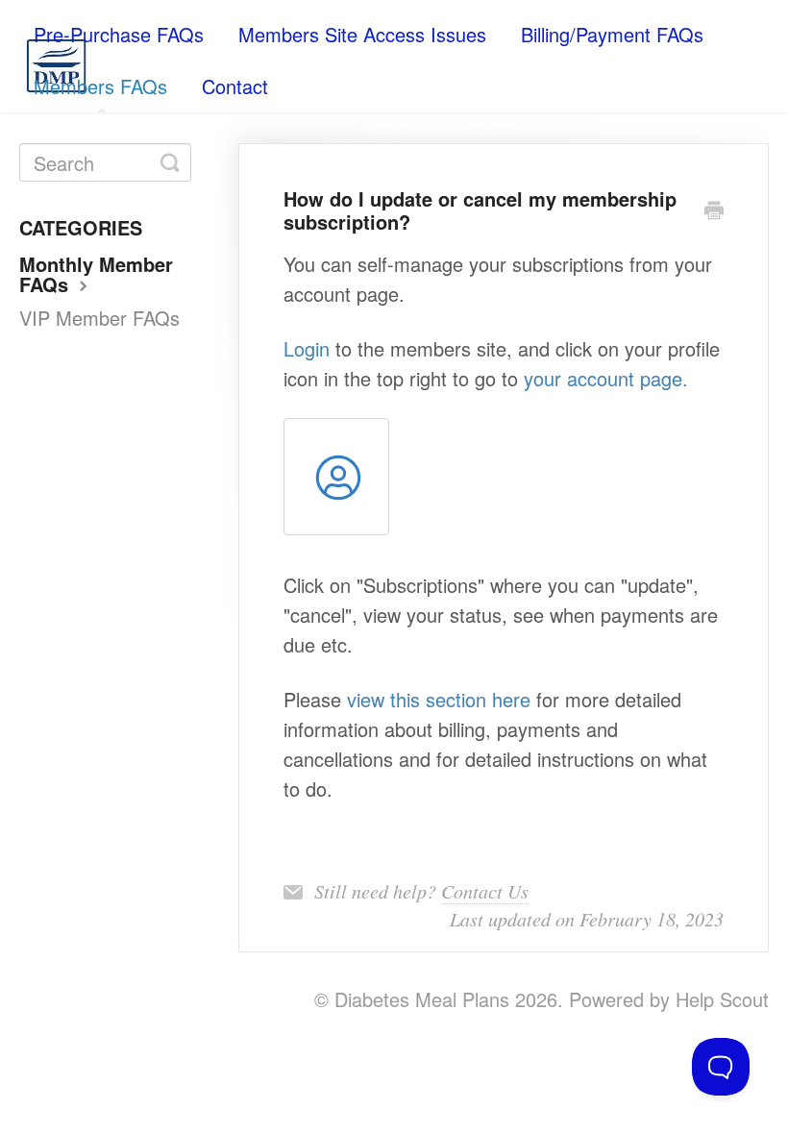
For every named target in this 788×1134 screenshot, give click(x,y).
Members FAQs (100, 86)
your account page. (606, 378)
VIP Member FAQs (99, 318)
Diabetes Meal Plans (421, 999)
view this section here (438, 699)
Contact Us (485, 890)
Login (306, 348)
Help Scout (722, 999)
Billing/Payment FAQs (612, 34)
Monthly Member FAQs (96, 274)
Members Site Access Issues (362, 34)
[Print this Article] (714, 210)
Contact (235, 86)
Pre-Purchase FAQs (119, 34)
